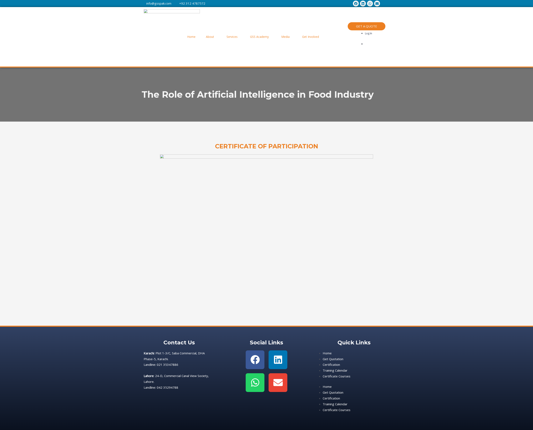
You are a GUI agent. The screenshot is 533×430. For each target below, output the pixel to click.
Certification (331, 364)
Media (285, 37)
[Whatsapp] (255, 382)
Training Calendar (335, 370)
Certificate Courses (336, 376)
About (210, 37)
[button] (211, 36)
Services (232, 37)
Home (191, 37)
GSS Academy (259, 37)
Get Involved (310, 37)
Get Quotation (333, 359)
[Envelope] (278, 382)
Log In (368, 33)
